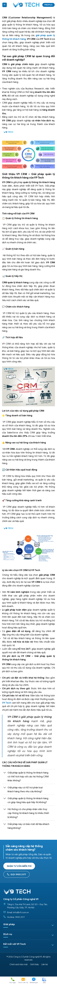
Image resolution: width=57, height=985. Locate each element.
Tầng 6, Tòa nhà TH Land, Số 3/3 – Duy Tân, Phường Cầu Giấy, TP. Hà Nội (27, 906)
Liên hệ (44, 964)
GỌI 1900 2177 (18, 874)
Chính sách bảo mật (19, 964)
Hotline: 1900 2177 (16, 917)
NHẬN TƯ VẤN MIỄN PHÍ (19, 866)
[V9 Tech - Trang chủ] (17, 891)
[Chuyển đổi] (4, 773)
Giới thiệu (34, 964)
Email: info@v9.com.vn (18, 912)
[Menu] (4, 5)
